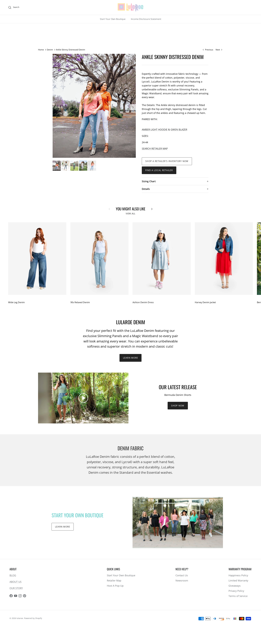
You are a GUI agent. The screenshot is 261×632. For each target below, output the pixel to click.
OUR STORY (16, 588)
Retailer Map (114, 580)
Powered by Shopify (33, 618)
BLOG (13, 575)
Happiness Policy (238, 575)
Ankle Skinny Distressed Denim (70, 49)
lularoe (20, 618)
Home (41, 49)
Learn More (130, 357)
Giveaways (235, 585)
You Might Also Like (130, 208)
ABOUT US (15, 581)
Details (146, 189)
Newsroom (181, 580)
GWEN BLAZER (179, 129)
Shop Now (177, 405)
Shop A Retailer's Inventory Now (166, 161)
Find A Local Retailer (159, 170)
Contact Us (181, 575)
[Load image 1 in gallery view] (94, 106)
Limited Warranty (238, 580)
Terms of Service (238, 596)
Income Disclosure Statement (146, 19)
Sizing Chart (149, 181)
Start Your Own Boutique (112, 19)
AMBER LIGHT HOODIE (154, 129)
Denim (50, 49)
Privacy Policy (236, 590)
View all (130, 213)
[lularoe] (130, 7)
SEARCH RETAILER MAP (155, 148)
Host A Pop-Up (115, 585)
